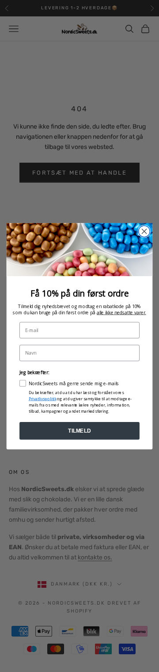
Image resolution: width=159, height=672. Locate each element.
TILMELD (79, 430)
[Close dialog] (144, 231)
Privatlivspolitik (42, 398)
